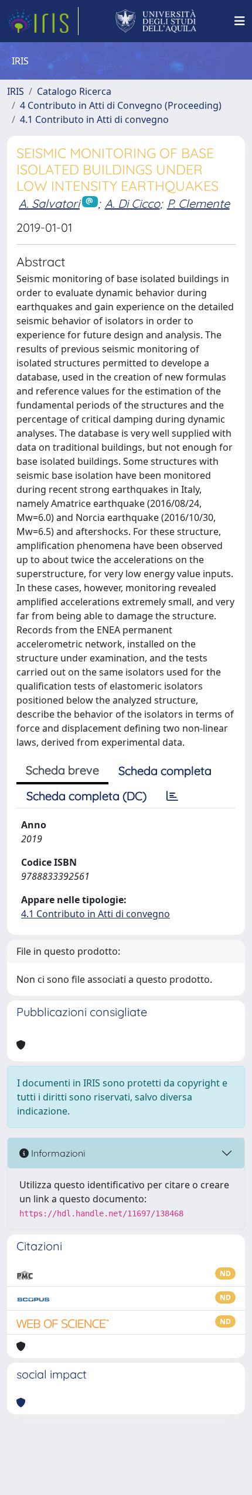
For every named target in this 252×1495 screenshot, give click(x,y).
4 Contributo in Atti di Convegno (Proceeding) (121, 105)
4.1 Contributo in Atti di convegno (94, 119)
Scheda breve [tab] (62, 770)
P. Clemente (198, 203)
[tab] (172, 796)
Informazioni (57, 1153)
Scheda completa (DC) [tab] (86, 795)
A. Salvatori (49, 203)
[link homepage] (43, 21)
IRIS (15, 91)
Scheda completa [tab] (165, 770)
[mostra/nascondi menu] (239, 21)
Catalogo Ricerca (74, 91)
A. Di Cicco (132, 203)
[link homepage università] (156, 21)
